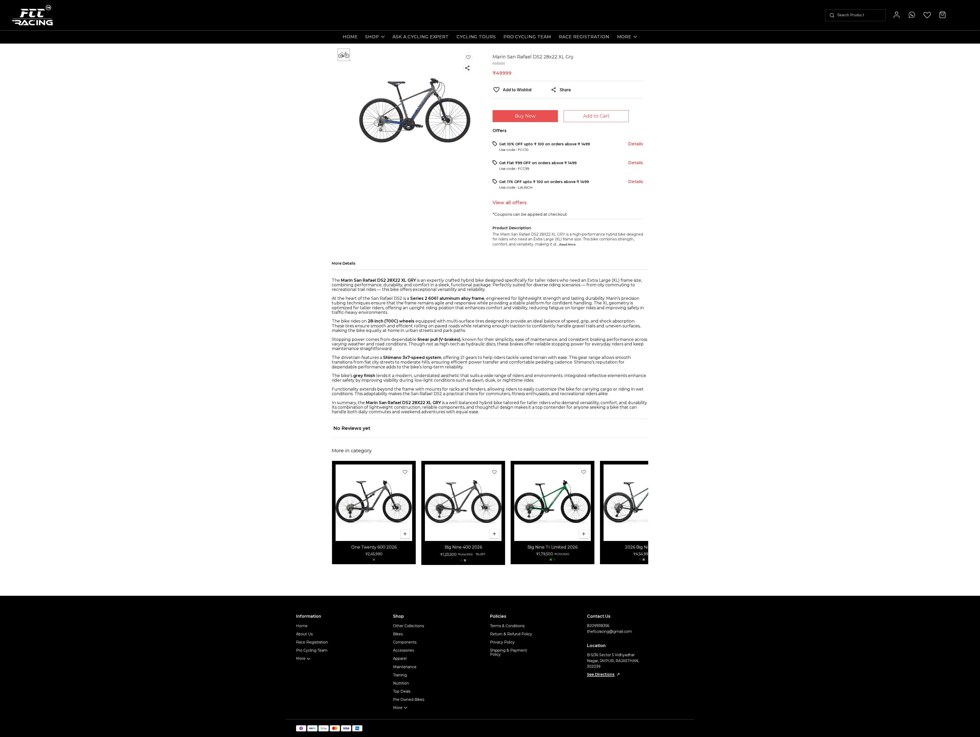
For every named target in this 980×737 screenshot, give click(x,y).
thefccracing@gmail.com (609, 631)
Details (635, 143)
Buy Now (525, 116)
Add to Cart (596, 116)
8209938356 (598, 625)
